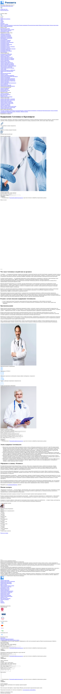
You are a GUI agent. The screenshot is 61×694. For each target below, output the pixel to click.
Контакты (2, 23)
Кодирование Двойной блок (6, 44)
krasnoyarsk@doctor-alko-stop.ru (6, 6)
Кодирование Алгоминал (5, 40)
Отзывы (2, 21)
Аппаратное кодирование (5, 35)
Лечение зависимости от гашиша (7, 63)
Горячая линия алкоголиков (6, 108)
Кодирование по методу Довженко (7, 46)
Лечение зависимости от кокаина (7, 58)
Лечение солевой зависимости (6, 62)
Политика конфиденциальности (7, 638)
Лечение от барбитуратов (5, 55)
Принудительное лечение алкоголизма (8, 106)
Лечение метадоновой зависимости (7, 86)
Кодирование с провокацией (6, 38)
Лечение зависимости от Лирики (7, 59)
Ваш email (2, 654)
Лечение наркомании (23, 25)
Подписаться (3, 658)
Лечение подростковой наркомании (7, 78)
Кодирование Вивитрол (5, 49)
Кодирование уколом (4, 43)
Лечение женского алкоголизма (6, 103)
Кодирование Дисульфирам (6, 50)
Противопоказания (46, 110)
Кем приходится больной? (5, 435)
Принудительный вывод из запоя (7, 29)
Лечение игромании (4, 93)
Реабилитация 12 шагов (5, 61)
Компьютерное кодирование (6, 37)
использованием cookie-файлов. (29, 689)
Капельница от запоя (4, 31)
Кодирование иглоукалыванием (6, 42)
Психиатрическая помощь (33, 25)
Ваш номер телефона (4, 195)
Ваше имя (2, 193)
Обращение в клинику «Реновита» (13, 111)
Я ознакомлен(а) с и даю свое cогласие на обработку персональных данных (24, 197)
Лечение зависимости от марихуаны (7, 80)
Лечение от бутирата (4, 81)
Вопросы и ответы (4, 24)
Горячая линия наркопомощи (6, 96)
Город (1, 668)
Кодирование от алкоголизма (13, 25)
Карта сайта (2, 637)
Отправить (3, 196)
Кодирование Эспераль (5, 47)
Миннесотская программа (5, 73)
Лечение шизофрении (4, 88)
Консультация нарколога (5, 94)
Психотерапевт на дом (5, 90)
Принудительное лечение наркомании (8, 65)
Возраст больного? (4, 432)
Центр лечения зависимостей (6, 26)
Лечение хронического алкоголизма (7, 107)
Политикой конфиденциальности (16, 197)
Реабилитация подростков (5, 85)
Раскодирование (3, 51)
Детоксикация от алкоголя (5, 30)
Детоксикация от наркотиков (6, 66)
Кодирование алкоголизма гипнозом (7, 48)
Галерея (2, 18)
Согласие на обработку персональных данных (9, 640)
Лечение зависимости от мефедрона (7, 70)
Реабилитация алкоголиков (5, 101)
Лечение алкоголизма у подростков (7, 99)
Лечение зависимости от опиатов (7, 67)
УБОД (1, 72)
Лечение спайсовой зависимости (7, 64)
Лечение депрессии (4, 89)
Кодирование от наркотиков (6, 54)
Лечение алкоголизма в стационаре (7, 98)
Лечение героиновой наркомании (7, 75)
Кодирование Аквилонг (5, 41)
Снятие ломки (3, 69)
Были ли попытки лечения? (6, 436)
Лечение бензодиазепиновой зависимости (9, 76)
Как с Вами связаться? (5, 437)
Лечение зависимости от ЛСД (6, 57)
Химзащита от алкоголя (5, 104)
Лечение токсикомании (5, 77)
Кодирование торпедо (4, 45)
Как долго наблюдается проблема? (7, 431)
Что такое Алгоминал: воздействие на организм (10, 110)
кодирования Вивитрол (12, 484)
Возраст (2, 667)
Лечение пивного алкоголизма (6, 102)
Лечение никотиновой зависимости (7, 79)
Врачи (9, 18)
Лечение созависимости (5, 105)
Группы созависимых (4, 60)
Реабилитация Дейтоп (4, 56)
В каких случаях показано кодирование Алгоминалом (31, 110)
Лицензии (6, 18)
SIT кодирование (3, 39)
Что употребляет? (4, 433)
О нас (1, 17)
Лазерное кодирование (5, 33)
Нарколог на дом (3, 95)
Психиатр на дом (3, 91)
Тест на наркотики (4, 83)
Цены (1, 19)
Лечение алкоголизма (54, 25)
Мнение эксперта (24, 111)
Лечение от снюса (4, 74)
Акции (1, 22)
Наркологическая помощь (44, 25)
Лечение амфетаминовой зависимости (8, 82)
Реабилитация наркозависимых (6, 71)
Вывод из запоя (3, 25)
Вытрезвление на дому (5, 28)
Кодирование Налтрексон (5, 34)
